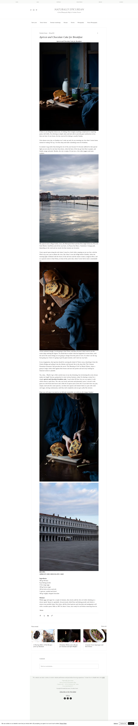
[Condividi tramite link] (52, 615)
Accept (131, 723)
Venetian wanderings (55, 22)
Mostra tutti (104, 626)
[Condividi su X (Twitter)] (44, 615)
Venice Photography (92, 22)
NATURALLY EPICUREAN (69, 9)
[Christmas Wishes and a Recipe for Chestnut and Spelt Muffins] (69, 635)
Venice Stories (43, 22)
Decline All (123, 723)
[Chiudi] (136, 723)
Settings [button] (116, 723)
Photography (81, 22)
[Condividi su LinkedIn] (48, 615)
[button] (100, 2)
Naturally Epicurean (67, 680)
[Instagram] (34, 10)
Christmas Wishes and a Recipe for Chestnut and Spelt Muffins (68, 645)
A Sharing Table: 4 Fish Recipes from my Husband (42, 645)
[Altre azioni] (98, 33)
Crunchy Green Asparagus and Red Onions (94, 645)
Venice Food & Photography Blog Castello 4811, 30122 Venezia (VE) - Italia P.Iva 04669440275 (68, 684)
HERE (103, 677)
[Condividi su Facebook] (40, 615)
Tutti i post (34, 22)
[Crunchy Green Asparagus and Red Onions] (94, 635)
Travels (72, 22)
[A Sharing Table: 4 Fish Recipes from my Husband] (43, 635)
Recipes (66, 22)
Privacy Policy (63, 723)
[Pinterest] (36, 10)
